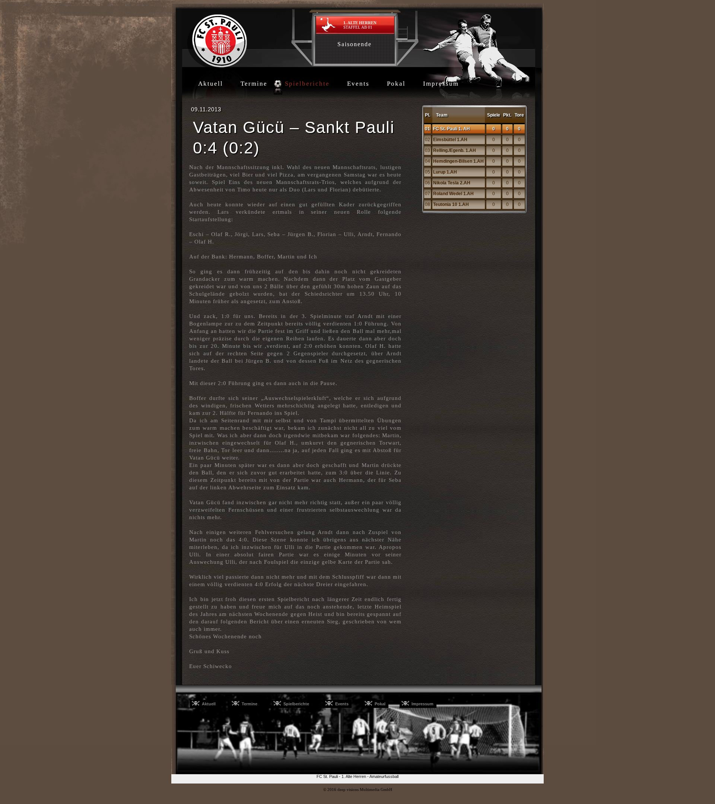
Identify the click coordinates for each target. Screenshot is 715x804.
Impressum (441, 83)
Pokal (396, 83)
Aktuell (210, 83)
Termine (254, 83)
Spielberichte (307, 83)
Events (358, 83)
